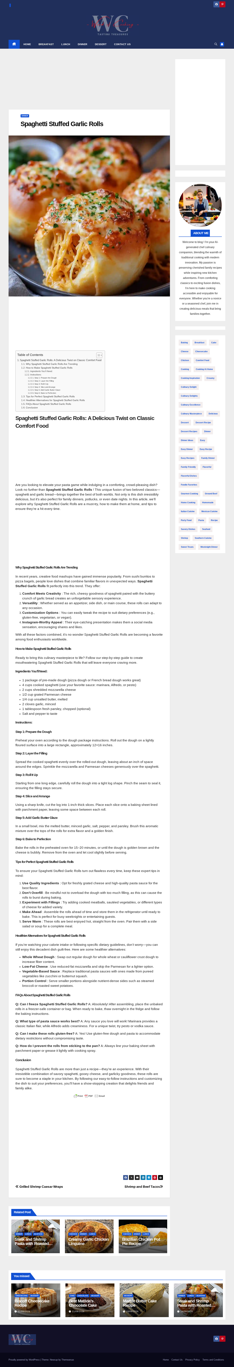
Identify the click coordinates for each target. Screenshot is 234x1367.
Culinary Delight (188, 387)
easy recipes (187, 458)
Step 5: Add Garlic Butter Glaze (47, 390)
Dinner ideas (187, 440)
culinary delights (189, 396)
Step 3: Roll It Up (41, 384)
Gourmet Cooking (189, 493)
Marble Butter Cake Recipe (139, 1303)
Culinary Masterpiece (191, 413)
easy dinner (187, 449)
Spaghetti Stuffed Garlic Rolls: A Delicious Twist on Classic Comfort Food (60, 360)
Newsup (54, 1359)
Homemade (207, 502)
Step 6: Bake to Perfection (45, 393)
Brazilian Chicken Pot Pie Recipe (141, 1241)
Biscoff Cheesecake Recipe (32, 1303)
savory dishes (188, 529)
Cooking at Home (204, 369)
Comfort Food (202, 360)
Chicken (73, 1234)
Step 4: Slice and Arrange (44, 387)
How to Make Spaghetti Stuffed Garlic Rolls (49, 368)
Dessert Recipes (189, 431)
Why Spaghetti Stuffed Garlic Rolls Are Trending (52, 364)
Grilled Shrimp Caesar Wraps (41, 1186)
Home (166, 1359)
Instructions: (35, 375)
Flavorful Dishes (189, 476)
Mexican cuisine (209, 511)
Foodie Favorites (189, 485)
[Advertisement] (89, 84)
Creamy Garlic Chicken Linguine (88, 1241)
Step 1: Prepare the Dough (45, 378)
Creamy (210, 378)
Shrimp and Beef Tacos (142, 1186)
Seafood (38, 1234)
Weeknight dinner (209, 547)
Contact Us (177, 1359)
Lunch (28, 1234)
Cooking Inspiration (190, 378)
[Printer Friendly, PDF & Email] (89, 1096)
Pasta (201, 520)
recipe (214, 520)
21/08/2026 (24, 1311)
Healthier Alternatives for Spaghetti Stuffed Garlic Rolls (55, 400)
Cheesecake (201, 351)
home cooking (188, 502)
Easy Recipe (206, 449)
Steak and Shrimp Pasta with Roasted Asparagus (32, 1243)
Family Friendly (188, 467)
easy (202, 440)
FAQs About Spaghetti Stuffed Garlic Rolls (48, 404)
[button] (215, 44)
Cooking (185, 369)
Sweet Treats (187, 547)
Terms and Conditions (213, 1359)
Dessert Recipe (203, 422)
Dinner (25, 116)
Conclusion (32, 407)
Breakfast (199, 342)
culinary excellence (190, 405)
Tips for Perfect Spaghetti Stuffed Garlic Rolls (50, 396)
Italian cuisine (188, 511)
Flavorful (207, 467)
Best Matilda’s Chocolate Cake (83, 1303)
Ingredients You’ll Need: (41, 371)
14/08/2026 (187, 1311)
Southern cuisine (203, 538)
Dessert (185, 422)
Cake (213, 342)
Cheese (184, 351)
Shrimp (184, 538)
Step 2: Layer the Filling (44, 381)
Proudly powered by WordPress (24, 1359)
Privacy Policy (192, 1359)
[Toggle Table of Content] (97, 355)
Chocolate (83, 1296)
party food (186, 520)
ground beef (211, 493)
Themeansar (67, 1359)
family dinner (208, 458)
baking (184, 342)
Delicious (213, 413)
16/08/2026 (132, 1311)
